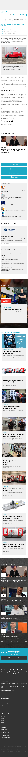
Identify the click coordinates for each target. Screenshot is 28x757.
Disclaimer (18, 751)
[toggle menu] (26, 15)
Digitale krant (15, 168)
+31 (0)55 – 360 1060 (6, 735)
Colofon (16, 749)
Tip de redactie (15, 164)
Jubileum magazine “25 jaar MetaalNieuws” (12, 352)
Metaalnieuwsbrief (15, 173)
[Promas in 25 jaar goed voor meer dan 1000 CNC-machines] (14, 63)
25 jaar (5, 124)
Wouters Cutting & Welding (12, 309)
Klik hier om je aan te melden (13, 657)
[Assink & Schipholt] (9, 234)
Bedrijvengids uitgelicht (9, 223)
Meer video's (14, 641)
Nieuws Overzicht (8, 19)
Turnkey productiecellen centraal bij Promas (11, 407)
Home (2, 19)
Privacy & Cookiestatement (7, 751)
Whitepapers (5, 184)
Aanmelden (3, 716)
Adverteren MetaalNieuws (7, 749)
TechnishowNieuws (7, 378)
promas (10, 124)
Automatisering (5, 261)
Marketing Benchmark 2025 (7, 204)
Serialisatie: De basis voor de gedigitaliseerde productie (13, 210)
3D (1, 708)
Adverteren (15, 177)
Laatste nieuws (6, 244)
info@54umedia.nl (6, 737)
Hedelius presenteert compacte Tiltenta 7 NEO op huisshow (13, 545)
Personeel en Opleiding (7, 267)
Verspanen (3, 247)
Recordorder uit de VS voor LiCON (8, 249)
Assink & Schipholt (7, 236)
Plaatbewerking (7, 307)
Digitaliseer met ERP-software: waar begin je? (11, 216)
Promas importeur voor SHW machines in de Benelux (12, 517)
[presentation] (24, 284)
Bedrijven (3, 718)
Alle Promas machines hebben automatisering (13, 381)
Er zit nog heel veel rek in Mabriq (11, 461)
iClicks (24, 746)
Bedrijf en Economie (8, 349)
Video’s (2, 720)
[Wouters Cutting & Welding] (6, 301)
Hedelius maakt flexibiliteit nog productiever (13, 489)
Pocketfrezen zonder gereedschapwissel (9, 259)
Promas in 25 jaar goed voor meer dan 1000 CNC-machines (12, 25)
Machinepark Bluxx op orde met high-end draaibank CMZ (13, 435)
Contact (2, 722)
